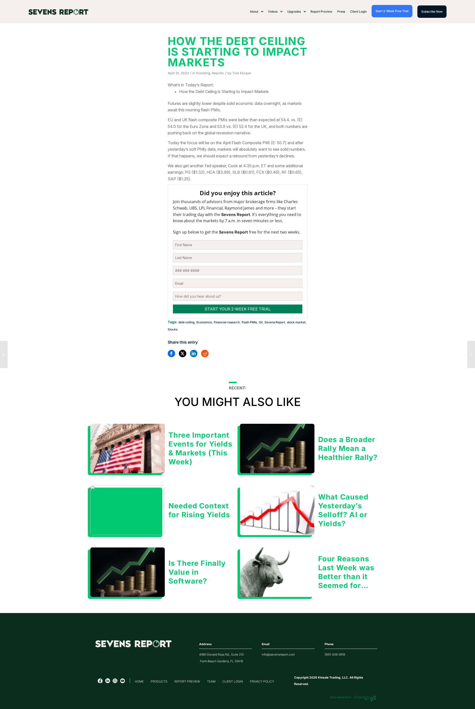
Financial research (227, 322)
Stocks (172, 329)
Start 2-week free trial (392, 11)
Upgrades (294, 11)
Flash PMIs (249, 322)
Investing (203, 73)
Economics (204, 322)
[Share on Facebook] (171, 353)
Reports (218, 73)
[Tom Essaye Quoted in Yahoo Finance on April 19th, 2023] (4, 354)
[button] (256, 11)
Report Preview (321, 11)
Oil (260, 322)
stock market (296, 322)
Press (341, 11)
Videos (273, 11)
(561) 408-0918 (335, 654)
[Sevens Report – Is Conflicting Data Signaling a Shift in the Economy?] (471, 354)
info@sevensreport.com (278, 654)
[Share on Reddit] (205, 353)
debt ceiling (186, 322)
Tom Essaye (241, 73)
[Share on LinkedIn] (193, 353)
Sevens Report (274, 322)
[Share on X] (182, 353)
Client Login (358, 11)
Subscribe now (432, 11)
